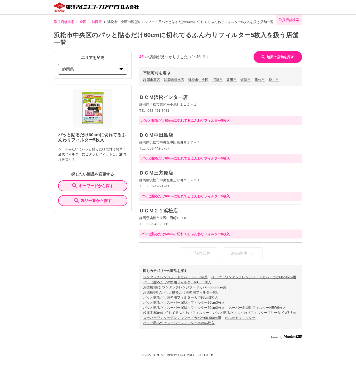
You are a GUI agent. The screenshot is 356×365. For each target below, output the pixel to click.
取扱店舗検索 (64, 22)
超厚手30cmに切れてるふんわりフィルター (176, 313)
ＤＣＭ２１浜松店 (158, 210)
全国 (83, 22)
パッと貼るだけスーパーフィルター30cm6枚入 (179, 323)
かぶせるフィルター (240, 318)
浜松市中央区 (198, 80)
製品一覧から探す (96, 200)
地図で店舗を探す (280, 57)
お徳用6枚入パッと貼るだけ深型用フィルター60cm (182, 292)
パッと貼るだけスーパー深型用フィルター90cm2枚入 (184, 307)
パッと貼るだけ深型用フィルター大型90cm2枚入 (180, 297)
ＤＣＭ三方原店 (156, 172)
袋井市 (274, 80)
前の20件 (202, 253)
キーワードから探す (96, 186)
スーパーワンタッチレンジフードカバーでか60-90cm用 (253, 277)
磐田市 (231, 80)
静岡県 (97, 22)
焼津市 (245, 80)
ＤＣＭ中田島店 (156, 135)
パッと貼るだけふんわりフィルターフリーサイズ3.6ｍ (254, 313)
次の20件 (239, 253)
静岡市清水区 (174, 80)
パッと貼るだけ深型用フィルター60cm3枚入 (177, 282)
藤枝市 (260, 80)
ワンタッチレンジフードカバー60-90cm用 (175, 277)
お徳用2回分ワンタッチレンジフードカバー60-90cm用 (184, 287)
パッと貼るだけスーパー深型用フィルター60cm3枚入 (184, 302)
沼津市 (217, 80)
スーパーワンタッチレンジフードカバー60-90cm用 (182, 318)
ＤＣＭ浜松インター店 (163, 97)
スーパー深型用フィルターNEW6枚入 (257, 307)
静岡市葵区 (151, 80)
